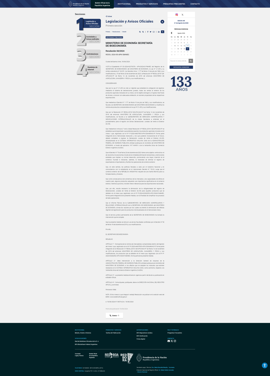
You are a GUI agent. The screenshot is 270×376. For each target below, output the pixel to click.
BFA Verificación (142, 336)
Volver (109, 16)
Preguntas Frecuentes (174, 4)
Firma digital (141, 339)
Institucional (124, 4)
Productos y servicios (147, 4)
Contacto (195, 4)
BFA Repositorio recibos (144, 333)
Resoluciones (116, 31)
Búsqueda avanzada (181, 67)
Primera (108, 31)
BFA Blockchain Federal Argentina (86, 344)
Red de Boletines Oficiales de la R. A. (87, 341)
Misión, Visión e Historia (83, 333)
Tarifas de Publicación (113, 333)
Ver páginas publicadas (114, 37)
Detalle (124, 31)
